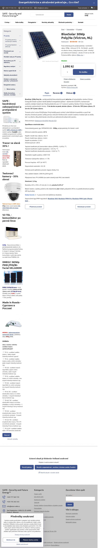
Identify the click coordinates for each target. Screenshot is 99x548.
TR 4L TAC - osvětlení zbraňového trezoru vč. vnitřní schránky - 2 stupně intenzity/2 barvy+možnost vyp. (11, 395)
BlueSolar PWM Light (79, 199)
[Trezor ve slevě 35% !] (17, 159)
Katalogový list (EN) (41, 121)
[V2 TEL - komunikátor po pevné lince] (13, 233)
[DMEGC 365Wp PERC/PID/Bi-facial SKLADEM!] (13, 278)
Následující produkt (84, 207)
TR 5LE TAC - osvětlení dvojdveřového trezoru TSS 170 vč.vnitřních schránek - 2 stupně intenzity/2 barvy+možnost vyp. (11, 423)
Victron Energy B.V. (72, 87)
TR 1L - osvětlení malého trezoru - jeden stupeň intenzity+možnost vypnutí (10, 354)
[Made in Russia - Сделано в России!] (13, 321)
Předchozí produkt (36, 207)
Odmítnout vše (10, 540)
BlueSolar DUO (53, 199)
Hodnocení (65, 42)
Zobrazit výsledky (12, 439)
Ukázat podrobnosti (22, 544)
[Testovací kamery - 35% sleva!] (13, 192)
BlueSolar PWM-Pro (65, 199)
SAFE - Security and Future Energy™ (11, 14)
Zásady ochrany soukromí (61, 542)
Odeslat (69, 504)
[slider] (73, 41)
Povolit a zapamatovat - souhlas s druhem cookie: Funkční (56, 467)
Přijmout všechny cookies (30, 540)
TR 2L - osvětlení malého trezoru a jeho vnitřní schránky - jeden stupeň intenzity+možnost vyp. (11, 362)
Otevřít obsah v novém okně (49, 473)
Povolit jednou (27, 467)
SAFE (8, 130)
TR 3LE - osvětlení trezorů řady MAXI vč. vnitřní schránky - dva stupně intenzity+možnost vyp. (11, 386)
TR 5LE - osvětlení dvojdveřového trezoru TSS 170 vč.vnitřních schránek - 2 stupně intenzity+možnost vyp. (11, 414)
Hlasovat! (7, 435)
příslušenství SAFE (15, 130)
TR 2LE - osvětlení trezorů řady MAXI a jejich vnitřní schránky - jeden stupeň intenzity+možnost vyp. (11, 371)
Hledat (69, 15)
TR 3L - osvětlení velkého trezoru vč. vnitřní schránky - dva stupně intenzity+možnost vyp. (12, 378)
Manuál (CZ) (52, 121)
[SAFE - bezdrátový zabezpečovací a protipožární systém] (11, 120)
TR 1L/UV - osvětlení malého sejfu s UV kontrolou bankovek (12, 429)
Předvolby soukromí (47, 542)
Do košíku (83, 72)
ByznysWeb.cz (55, 545)
